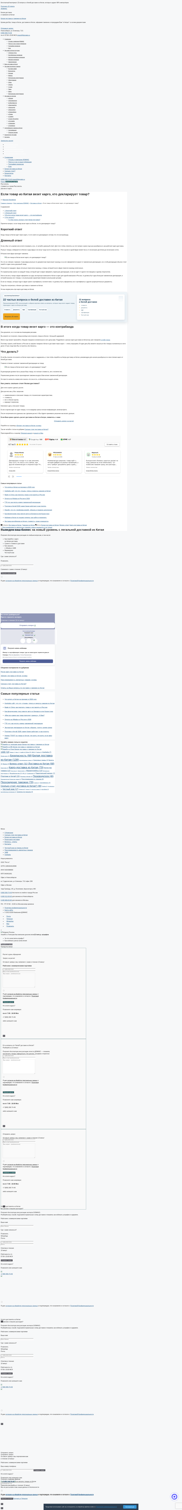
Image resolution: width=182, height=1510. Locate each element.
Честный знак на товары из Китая (14, 149)
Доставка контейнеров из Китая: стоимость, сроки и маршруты (27, 521)
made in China (25, 752)
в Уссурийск (11, 121)
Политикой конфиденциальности (106, 1507)
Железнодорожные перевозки (16, 57)
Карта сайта (9, 910)
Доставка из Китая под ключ (12, 50)
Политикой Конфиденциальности (82, 581)
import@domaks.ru (23, 35)
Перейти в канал (7, 944)
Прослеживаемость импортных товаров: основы (19, 680)
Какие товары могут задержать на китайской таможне (24, 818)
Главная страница (6, 203)
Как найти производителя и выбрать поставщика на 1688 (26, 808)
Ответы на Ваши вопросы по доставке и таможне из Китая (22, 688)
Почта (8, 916)
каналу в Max (38, 433)
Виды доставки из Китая (11, 64)
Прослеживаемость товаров (32, 779)
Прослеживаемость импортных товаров (15, 153)
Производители (43, 776)
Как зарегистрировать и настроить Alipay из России (24, 806)
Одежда (10, 84)
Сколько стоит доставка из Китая (16, 835)
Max (7, 924)
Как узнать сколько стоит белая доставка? (24, 220)
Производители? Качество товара (11, 779)
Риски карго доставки (10, 147)
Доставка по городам (10, 96)
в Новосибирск (12, 112)
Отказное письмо (13, 132)
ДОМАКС (4, 8)
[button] (9, 476)
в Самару (10, 116)
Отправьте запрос (7, 28)
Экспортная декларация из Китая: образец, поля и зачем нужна (28, 727)
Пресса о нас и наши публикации (17, 43)
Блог (9, 48)
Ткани (9, 89)
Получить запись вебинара (28, 661)
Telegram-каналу (26, 433)
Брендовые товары (40, 760)
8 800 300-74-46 (6, 33)
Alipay (17, 752)
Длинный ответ (10, 213)
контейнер (45, 789)
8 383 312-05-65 (6, 896)
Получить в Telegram (20, 1498)
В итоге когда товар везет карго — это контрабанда (23, 215)
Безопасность (21, 755)
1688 (5, 752)
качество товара (36, 789)
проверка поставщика (25, 792)
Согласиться (130, 1507)
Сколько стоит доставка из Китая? (36, 429)
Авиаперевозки (12, 62)
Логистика (14, 770)
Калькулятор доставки (10, 134)
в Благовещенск (12, 100)
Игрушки (10, 73)
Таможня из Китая (28, 525)
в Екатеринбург (12, 105)
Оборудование (12, 80)
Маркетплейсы (34, 771)
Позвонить (10, 926)
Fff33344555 (57, 452)
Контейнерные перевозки (15, 55)
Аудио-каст (5, 756)
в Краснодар (11, 107)
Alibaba (12, 752)
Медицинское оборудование (16, 78)
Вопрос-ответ (64, 525)
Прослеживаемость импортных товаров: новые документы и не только (27, 527)
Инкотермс (4, 768)
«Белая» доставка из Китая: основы (28, 425)
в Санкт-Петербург (13, 119)
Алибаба (46, 752)
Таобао (45, 786)
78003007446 (29, 635)
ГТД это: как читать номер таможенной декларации (22, 502)
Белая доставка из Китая (11, 144)
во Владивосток (12, 103)
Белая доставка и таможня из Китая (13, 18)
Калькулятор (9, 173)
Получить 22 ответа (8, 6)
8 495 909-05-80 (6, 900)
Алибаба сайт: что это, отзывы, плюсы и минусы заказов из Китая (28, 491)
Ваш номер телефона (8, 1466)
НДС (24, 773)
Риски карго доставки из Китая (12, 672)
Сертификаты (45, 782)
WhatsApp (9, 921)
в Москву (10, 98)
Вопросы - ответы (11, 842)
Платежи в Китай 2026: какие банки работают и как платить (25, 506)
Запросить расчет (7, 141)
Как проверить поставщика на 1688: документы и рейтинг (26, 810)
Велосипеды (11, 71)
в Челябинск (11, 125)
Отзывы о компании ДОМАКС (16, 41)
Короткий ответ (10, 210)
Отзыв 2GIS (12, 470)
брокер (28, 789)
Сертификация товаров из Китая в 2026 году (21, 822)
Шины (10, 91)
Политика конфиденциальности (16, 908)
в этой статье (105, 340)
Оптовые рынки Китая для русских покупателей (22, 820)
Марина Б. (95, 452)
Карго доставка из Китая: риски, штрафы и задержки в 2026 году (29, 803)
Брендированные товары (26, 760)
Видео (6, 764)
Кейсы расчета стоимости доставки (14, 151)
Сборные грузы (12, 53)
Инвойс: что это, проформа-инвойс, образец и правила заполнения (28, 510)
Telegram (9, 919)
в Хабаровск (11, 123)
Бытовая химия (12, 68)
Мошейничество (16, 773)
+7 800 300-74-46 (7, 1274)
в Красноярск (11, 109)
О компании (8, 39)
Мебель (10, 75)
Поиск (3, 182)
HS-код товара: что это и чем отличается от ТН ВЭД (24, 815)
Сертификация (12, 130)
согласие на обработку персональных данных (21, 581)
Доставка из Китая (36, 203)
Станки (10, 87)
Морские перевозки (13, 59)
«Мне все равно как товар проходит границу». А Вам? (24, 715)
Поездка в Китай (26, 776)
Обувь (10, 82)
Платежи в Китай (10, 776)
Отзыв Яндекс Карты (53, 470)
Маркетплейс (22, 770)
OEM (33, 752)
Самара (36, 782)
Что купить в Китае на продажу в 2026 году (20, 487)
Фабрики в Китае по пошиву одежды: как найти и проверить (26, 517)
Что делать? (9, 217)
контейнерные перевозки (8, 792)
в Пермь (10, 114)
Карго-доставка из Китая (78, 525)
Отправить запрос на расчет (64, 421)
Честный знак (10, 789)
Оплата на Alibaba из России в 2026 (17, 498)
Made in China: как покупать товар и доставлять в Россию (25, 495)
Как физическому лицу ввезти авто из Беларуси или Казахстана (27, 514)
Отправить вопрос (26, 625)
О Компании (9, 833)
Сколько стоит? (10, 171)
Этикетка (22, 789)
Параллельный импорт (45, 773)
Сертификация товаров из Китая (13, 128)
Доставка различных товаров (12, 66)
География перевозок (14, 46)
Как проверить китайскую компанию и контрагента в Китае (26, 825)
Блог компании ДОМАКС (21, 203)
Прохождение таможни (17, 782)
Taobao (39, 752)
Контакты (7, 137)
